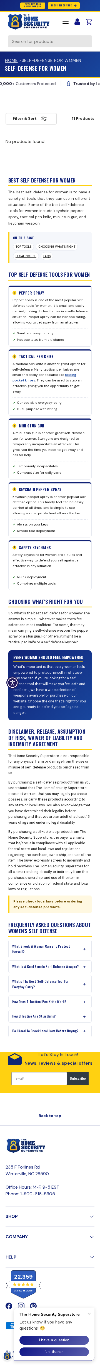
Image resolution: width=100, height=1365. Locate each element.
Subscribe (78, 1079)
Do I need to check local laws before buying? (45, 1030)
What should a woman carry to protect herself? (41, 949)
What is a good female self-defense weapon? (45, 966)
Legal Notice (26, 256)
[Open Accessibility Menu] (12, 682)
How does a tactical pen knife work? (39, 1001)
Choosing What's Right (56, 247)
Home (11, 60)
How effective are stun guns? (34, 1016)
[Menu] (65, 22)
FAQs (47, 256)
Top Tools (23, 247)
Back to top (50, 1115)
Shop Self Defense (61, 5)
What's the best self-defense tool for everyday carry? (40, 984)
